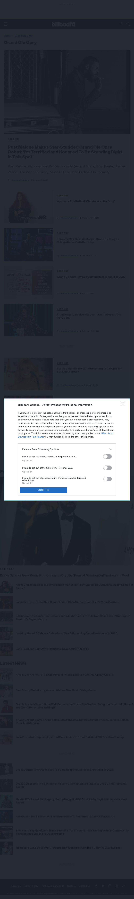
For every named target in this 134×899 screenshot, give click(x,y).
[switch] (107, 456)
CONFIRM (43, 490)
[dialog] (67, 449)
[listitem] (67, 449)
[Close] (123, 405)
